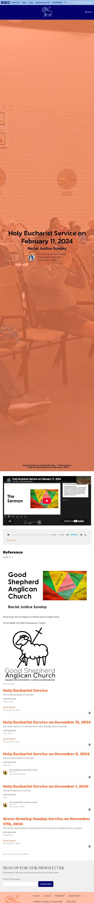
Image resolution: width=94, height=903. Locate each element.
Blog (31, 2)
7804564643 (57, 2)
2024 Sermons (64, 465)
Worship (60, 895)
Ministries (74, 895)
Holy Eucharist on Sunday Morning (39, 465)
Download (11, 540)
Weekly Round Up (42, 2)
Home (36, 895)
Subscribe (45, 884)
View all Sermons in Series (16, 854)
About (47, 895)
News (24, 2)
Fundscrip (15, 2)
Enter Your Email (11, 879)
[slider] (31, 535)
